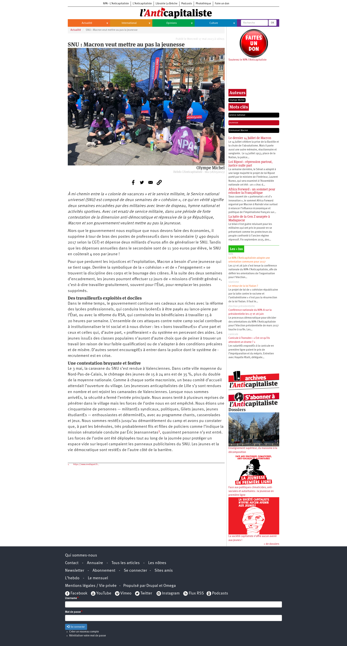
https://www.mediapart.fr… (86, 464)
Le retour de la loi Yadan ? (243, 286)
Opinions (164, 24)
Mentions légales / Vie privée (91, 586)
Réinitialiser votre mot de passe (87, 635)
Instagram (171, 593)
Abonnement (104, 571)
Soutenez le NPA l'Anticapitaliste (247, 60)
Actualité (80, 24)
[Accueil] (173, 12)
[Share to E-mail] (150, 182)
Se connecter (135, 571)
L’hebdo (72, 578)
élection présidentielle (241, 306)
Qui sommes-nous (81, 555)
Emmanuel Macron (238, 130)
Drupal (152, 586)
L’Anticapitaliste (142, 3)
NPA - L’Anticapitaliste (116, 3)
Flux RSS (196, 593)
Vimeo (125, 593)
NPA (230, 254)
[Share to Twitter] (141, 182)
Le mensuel (98, 578)
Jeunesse (233, 122)
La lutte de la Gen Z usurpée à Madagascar (249, 218)
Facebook (78, 593)
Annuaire (95, 563)
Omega (169, 586)
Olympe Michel (237, 100)
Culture (206, 24)
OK (272, 23)
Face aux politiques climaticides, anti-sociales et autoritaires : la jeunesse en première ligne (251, 491)
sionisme (233, 282)
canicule (233, 334)
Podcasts (186, 3)
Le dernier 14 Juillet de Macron (249, 138)
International (123, 24)
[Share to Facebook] (133, 182)
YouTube (103, 593)
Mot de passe (73, 612)
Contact (71, 563)
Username (71, 598)
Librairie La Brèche (166, 3)
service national (237, 115)
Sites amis (164, 571)
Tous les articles (126, 563)
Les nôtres (157, 563)
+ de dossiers (271, 544)
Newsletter (74, 571)
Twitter (146, 593)
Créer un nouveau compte (84, 631)
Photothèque (203, 3)
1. (68, 464)
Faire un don (222, 3)
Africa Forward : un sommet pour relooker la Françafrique (251, 191)
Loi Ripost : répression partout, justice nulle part (250, 163)
